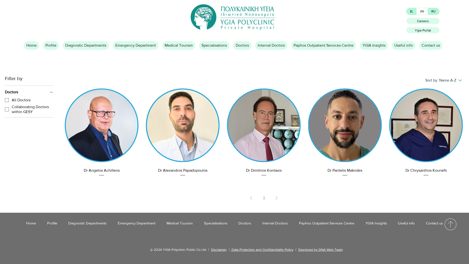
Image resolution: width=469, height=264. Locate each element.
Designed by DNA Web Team (320, 250)
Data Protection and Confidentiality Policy (262, 250)
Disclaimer (219, 250)
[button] (51, 45)
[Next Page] (276, 198)
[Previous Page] (251, 198)
